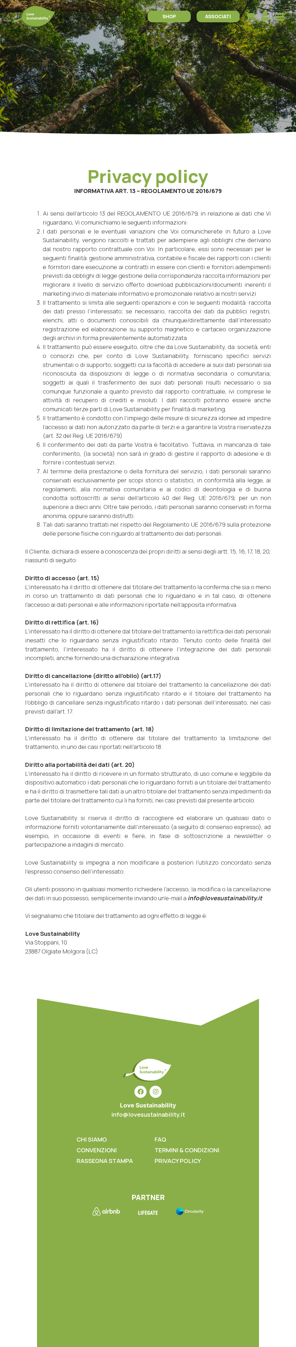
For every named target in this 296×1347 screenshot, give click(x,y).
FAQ (160, 1139)
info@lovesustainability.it (148, 1114)
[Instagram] (155, 1092)
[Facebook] (140, 1092)
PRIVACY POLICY (178, 1161)
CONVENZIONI (97, 1150)
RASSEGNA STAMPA (105, 1161)
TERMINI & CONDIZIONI (187, 1150)
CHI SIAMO (92, 1139)
